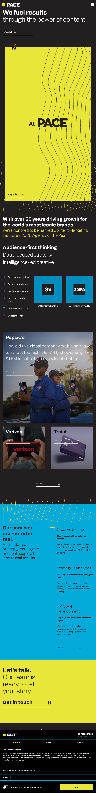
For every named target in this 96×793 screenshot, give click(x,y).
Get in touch (18, 702)
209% (79, 290)
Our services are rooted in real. (17, 534)
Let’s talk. (17, 670)
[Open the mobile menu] (92, 4)
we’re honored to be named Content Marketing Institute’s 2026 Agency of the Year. (45, 233)
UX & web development (68, 609)
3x (48, 290)
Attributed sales (48, 306)
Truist (60, 432)
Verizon (14, 432)
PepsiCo (15, 337)
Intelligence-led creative (28, 262)
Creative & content (73, 529)
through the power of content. (45, 16)
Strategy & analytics (74, 568)
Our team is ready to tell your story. (19, 684)
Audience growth (79, 306)
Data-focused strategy (27, 255)
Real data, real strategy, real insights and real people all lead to (21, 551)
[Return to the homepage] (11, 4)
